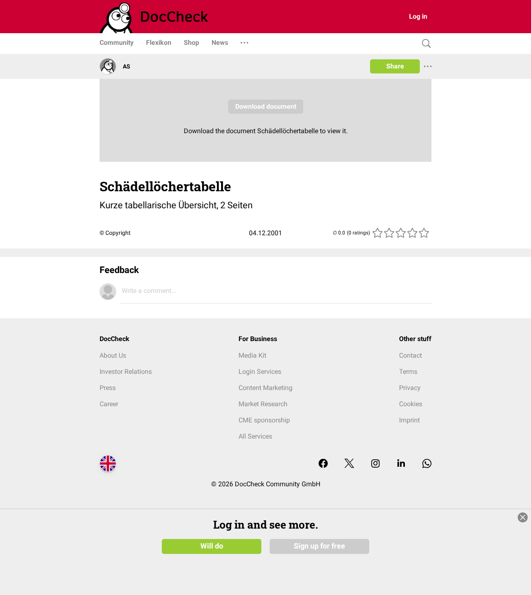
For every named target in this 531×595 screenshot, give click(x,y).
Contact (410, 355)
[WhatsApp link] (426, 464)
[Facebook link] (323, 464)
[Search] (424, 43)
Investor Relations (126, 372)
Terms (408, 372)
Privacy (410, 388)
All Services (255, 436)
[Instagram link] (375, 464)
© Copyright (115, 232)
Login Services (260, 372)
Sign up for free (319, 546)
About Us (113, 355)
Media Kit (252, 355)
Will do (211, 546)
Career (109, 404)
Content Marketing (265, 388)
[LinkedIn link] (401, 464)
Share (395, 66)
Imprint (409, 420)
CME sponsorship (264, 420)
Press (108, 388)
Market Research (263, 404)
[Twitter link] (349, 464)
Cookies (410, 404)
